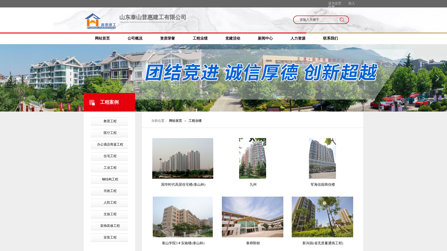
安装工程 (110, 237)
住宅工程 (110, 156)
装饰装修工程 (110, 226)
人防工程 (110, 202)
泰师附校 (253, 243)
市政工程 (110, 191)
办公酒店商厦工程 (110, 144)
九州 (253, 184)
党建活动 (232, 38)
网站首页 (102, 38)
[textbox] (316, 20)
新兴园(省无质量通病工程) (322, 243)
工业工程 (110, 167)
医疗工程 (110, 133)
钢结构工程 (110, 179)
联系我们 (330, 38)
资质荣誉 (167, 38)
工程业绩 (200, 38)
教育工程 (110, 121)
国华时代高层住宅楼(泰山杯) (183, 184)
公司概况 (135, 38)
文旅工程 (110, 214)
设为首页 (334, 3)
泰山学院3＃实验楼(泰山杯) (183, 243)
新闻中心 (265, 38)
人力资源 (298, 38)
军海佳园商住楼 (323, 184)
